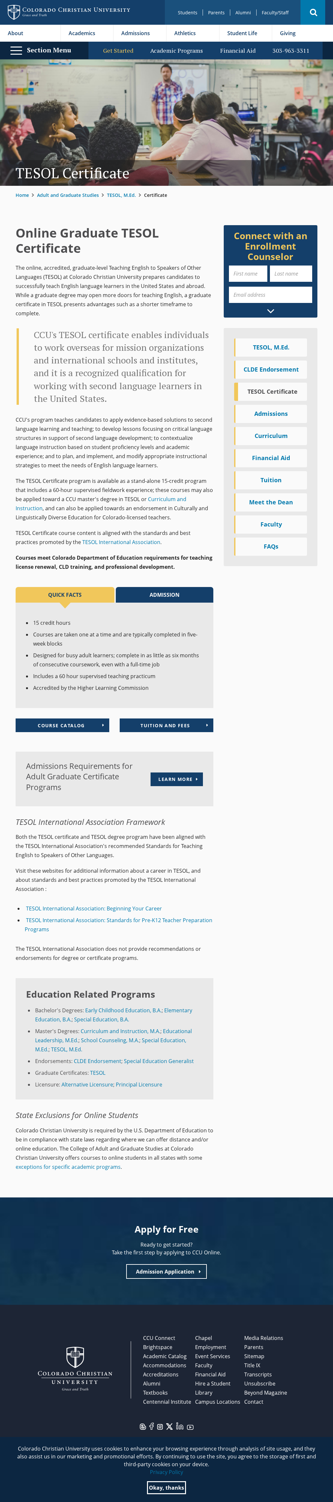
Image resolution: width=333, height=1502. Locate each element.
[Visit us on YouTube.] (190, 1426)
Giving (288, 33)
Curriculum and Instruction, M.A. (120, 1031)
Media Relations (263, 1338)
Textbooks (155, 1392)
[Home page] (69, 12)
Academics (82, 33)
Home (22, 195)
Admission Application (165, 1271)
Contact (253, 1401)
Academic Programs (176, 50)
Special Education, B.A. (101, 1019)
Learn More (175, 779)
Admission (165, 594)
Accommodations (164, 1365)
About (15, 33)
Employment (210, 1347)
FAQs (271, 546)
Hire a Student (213, 1383)
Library (203, 1392)
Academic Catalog (165, 1356)
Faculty (271, 524)
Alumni (243, 12)
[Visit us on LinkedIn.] (180, 1425)
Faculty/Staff (275, 12)
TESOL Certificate (272, 391)
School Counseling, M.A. (110, 1040)
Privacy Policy (166, 1472)
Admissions (135, 33)
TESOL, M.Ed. (121, 195)
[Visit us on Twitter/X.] (169, 1426)
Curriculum (271, 436)
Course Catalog (61, 725)
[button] (312, 12)
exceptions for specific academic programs (68, 1166)
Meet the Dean (271, 502)
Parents (216, 12)
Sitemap (254, 1356)
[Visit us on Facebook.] (151, 1425)
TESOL (97, 1072)
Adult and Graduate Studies (68, 195)
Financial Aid (238, 50)
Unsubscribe (259, 1383)
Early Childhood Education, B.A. (123, 1010)
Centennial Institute (167, 1401)
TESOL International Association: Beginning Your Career (93, 908)
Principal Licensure (139, 1084)
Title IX (252, 1365)
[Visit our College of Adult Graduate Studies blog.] (143, 1426)
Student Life (242, 33)
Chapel (203, 1338)
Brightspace (157, 1347)
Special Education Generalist (159, 1061)
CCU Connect (159, 1338)
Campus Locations (217, 1401)
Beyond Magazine (265, 1392)
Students (187, 12)
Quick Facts (65, 594)
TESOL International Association (121, 542)
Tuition (271, 480)
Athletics (185, 33)
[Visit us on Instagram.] (160, 1426)
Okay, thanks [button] (166, 1487)
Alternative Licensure (87, 1084)
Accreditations (161, 1374)
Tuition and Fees (165, 725)
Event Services (212, 1356)
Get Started (118, 50)
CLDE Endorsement (97, 1061)
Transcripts (258, 1374)
